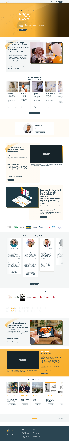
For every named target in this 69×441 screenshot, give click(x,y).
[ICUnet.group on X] (14, 434)
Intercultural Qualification (25, 433)
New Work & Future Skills (25, 436)
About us (52, 1)
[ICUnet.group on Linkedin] (11, 434)
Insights (17, 1)
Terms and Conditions (36, 433)
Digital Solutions (24, 431)
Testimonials (28, 1)
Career (48, 1)
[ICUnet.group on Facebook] (9, 434)
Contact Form (35, 431)
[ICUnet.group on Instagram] (7, 434)
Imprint (34, 432)
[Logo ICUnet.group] (9, 2)
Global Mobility (23, 432)
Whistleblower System (36, 436)
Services (22, 1)
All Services (23, 437)
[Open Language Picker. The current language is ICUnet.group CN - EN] (56, 1)
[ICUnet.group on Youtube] (13, 434)
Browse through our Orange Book (47, 370)
